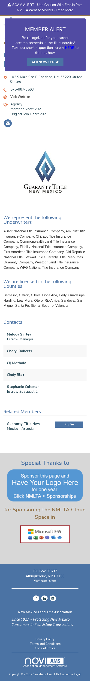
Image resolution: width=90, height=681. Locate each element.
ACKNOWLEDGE (45, 62)
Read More (64, 10)
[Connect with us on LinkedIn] (44, 598)
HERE (69, 47)
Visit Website (20, 97)
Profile (69, 424)
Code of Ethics (45, 648)
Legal (77, 674)
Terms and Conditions (45, 644)
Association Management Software (45, 666)
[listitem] (7, 123)
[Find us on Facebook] (36, 598)
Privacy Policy (45, 639)
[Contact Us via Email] (53, 598)
